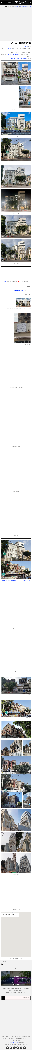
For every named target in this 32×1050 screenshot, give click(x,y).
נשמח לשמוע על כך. (13, 1042)
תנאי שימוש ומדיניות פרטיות (18, 992)
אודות (10, 990)
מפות (4, 988)
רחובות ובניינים (23, 6)
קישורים (15, 990)
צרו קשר (8, 992)
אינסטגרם (21, 990)
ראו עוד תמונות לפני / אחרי (9, 580)
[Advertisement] (16, 24)
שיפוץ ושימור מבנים (18, 295)
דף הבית (29, 6)
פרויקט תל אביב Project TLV (20, 2)
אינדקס (17, 988)
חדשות (22, 988)
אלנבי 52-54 (26, 580)
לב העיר (26, 46)
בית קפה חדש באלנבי (18, 290)
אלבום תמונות (10, 988)
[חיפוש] (1, 2)
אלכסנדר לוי (8, 48)
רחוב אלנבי (16, 6)
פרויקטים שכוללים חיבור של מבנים (18, 58)
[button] (30, 2)
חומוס (4, 281)
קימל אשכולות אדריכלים (13, 54)
